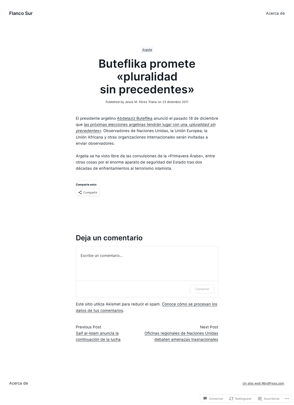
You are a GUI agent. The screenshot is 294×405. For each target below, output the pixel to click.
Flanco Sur (21, 13)
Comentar (202, 289)
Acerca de (275, 13)
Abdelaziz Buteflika (135, 118)
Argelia (147, 49)
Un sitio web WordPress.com (263, 383)
